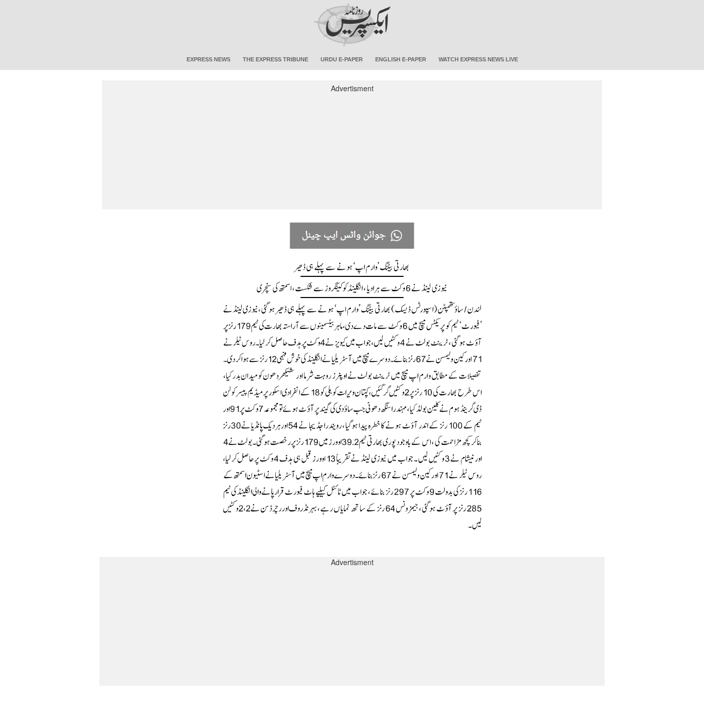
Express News (208, 59)
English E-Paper (400, 59)
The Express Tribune (275, 59)
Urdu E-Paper (342, 59)
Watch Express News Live (478, 59)
